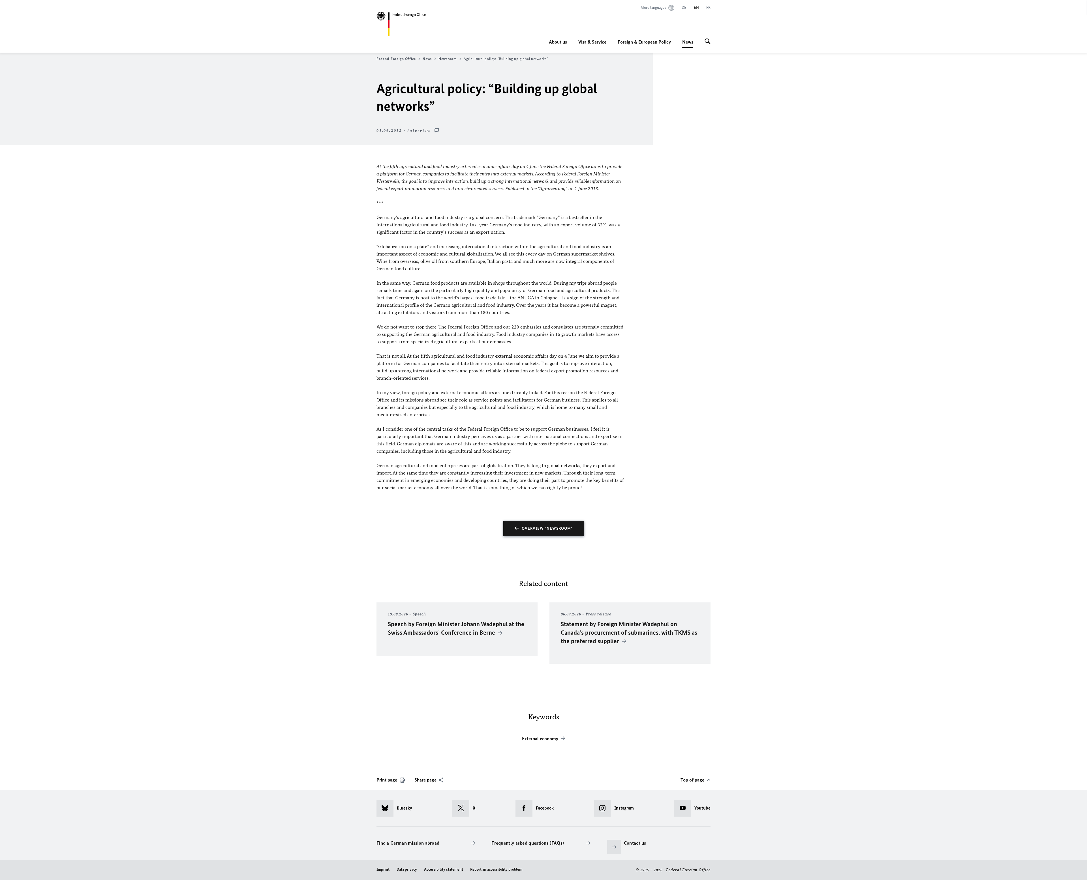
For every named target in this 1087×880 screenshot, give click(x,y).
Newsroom (447, 59)
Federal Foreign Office (396, 59)
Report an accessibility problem (496, 869)
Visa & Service (592, 42)
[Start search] (708, 42)
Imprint (383, 869)
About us (558, 42)
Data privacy (407, 869)
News (687, 43)
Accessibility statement (443, 869)
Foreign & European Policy (644, 42)
